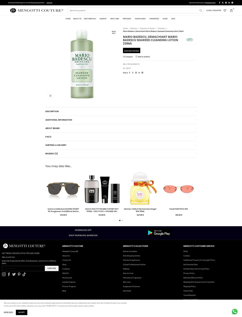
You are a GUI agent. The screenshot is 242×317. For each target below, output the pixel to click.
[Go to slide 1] (119, 220)
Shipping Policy (189, 286)
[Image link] (159, 233)
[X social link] (222, 2)
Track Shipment (189, 295)
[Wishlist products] (224, 10)
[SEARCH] (201, 10)
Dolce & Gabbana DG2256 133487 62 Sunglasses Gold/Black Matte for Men (63, 211)
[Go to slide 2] (122, 220)
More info (8, 312)
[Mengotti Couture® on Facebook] (9, 275)
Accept (21, 312)
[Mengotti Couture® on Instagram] (4, 275)
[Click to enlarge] (50, 95)
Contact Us (66, 260)
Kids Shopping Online (131, 256)
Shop (64, 264)
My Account (67, 278)
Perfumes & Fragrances (132, 278)
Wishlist (65, 273)
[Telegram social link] (232, 2)
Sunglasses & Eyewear (131, 286)
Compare (66, 269)
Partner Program (69, 286)
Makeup (126, 269)
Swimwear (127, 291)
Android (49, 3)
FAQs (185, 251)
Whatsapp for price (131, 51)
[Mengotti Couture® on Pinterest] (19, 275)
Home (125, 28)
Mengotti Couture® (70, 251)
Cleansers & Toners (147, 28)
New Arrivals (128, 273)
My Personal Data (190, 264)
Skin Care (126, 282)
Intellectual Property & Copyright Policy (199, 260)
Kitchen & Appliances (131, 260)
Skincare (133, 28)
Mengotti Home (210, 3)
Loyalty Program (68, 282)
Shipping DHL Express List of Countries (198, 282)
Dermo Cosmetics (130, 251)
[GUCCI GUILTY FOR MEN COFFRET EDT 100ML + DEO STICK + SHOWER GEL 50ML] (102, 189)
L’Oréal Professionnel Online (134, 264)
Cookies (186, 256)
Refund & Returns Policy (193, 278)
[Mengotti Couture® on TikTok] (24, 275)
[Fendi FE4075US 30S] (179, 189)
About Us (66, 256)
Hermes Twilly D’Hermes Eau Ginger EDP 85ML (140, 210)
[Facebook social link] (219, 2)
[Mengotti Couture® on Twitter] (14, 275)
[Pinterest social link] (226, 2)
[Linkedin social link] (229, 2)
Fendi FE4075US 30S (178, 209)
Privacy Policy (189, 273)
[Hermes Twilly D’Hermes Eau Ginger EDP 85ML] (140, 189)
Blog (64, 291)
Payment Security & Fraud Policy (196, 269)
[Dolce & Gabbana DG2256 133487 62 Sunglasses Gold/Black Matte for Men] (63, 189)
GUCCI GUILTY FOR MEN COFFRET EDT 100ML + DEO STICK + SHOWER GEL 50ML (102, 211)
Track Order (188, 291)
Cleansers (161, 28)
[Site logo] (36, 10)
